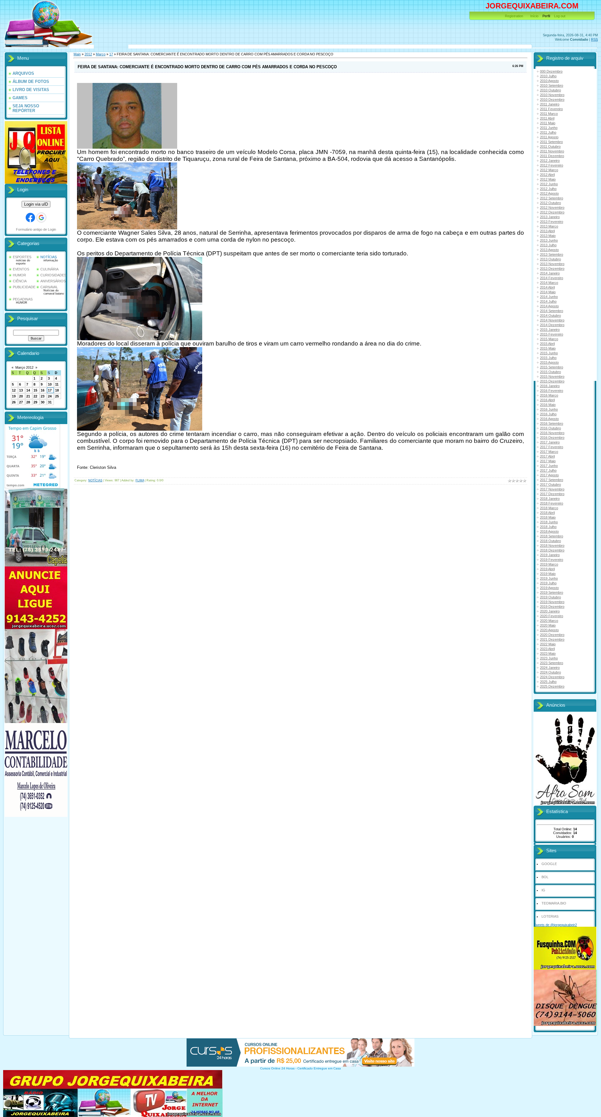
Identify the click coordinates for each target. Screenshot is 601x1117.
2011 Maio (547, 123)
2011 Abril (547, 118)
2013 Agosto (549, 250)
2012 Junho (549, 184)
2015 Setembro (551, 367)
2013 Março (549, 226)
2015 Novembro (552, 376)
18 (57, 390)
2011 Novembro (552, 151)
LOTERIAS (550, 916)
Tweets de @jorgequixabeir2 (555, 925)
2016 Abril (547, 400)
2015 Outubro (550, 372)
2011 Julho (548, 132)
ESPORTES (22, 257)
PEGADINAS (23, 299)
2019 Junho (549, 578)
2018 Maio (548, 517)
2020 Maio (548, 625)
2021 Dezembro (552, 639)
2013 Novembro (552, 264)
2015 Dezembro (552, 381)
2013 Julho (548, 245)
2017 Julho (548, 470)
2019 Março (549, 564)
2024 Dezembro (552, 677)
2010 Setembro (551, 85)
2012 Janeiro (550, 160)
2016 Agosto (549, 419)
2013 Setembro (551, 254)
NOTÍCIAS (48, 257)
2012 (88, 54)
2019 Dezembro (552, 606)
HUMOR (19, 275)
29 (35, 402)
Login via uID (36, 204)
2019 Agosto (549, 588)
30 (42, 402)
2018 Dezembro (552, 550)
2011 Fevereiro (551, 109)
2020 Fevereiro (551, 616)
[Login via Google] (41, 218)
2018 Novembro (552, 545)
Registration (514, 16)
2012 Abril (547, 175)
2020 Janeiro (550, 611)
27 (21, 402)
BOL (545, 877)
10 (50, 384)
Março (100, 54)
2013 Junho (549, 240)
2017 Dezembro (552, 494)
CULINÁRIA (49, 269)
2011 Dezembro (552, 156)
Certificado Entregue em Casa (319, 1068)
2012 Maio (548, 179)
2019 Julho (548, 583)
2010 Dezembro (552, 99)
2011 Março (549, 113)
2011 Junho (548, 128)
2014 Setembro (551, 311)
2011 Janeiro (549, 104)
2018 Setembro (551, 536)
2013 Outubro (550, 259)
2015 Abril (547, 344)
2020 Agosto (549, 630)
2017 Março (549, 451)
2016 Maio (548, 405)
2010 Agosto (549, 81)
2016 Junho (549, 409)
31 (50, 402)
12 (14, 390)
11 (57, 384)
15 (35, 390)
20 (21, 396)
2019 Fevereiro (551, 559)
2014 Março (549, 282)
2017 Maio (548, 461)
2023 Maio (548, 653)
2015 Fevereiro (551, 334)
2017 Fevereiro (551, 447)
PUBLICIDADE (24, 287)
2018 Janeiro (550, 498)
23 (42, 396)
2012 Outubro (550, 203)
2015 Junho (549, 353)
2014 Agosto (549, 306)
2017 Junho (549, 466)
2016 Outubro (550, 428)
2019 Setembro (551, 592)
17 (50, 390)
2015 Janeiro (550, 329)
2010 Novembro (552, 95)
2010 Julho (548, 76)
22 (35, 396)
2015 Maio (548, 348)
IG (543, 890)
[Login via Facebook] (30, 217)
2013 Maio (548, 236)
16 (42, 390)
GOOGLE (549, 864)
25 (57, 396)
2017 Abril (547, 456)
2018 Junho (549, 522)
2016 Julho (548, 414)
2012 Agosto (549, 193)
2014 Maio (548, 292)
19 (14, 396)
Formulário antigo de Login (36, 229)
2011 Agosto (549, 137)
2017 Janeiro (550, 442)
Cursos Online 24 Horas (277, 1068)
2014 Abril (547, 287)
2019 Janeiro (550, 555)
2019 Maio (548, 574)
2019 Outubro (550, 597)
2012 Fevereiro (551, 165)
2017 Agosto (549, 475)
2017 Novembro (552, 489)
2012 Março (549, 170)
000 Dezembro (551, 71)
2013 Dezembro (552, 268)
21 (28, 396)
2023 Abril (547, 649)
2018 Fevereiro (551, 503)
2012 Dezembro (552, 212)
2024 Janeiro (550, 667)
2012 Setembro (551, 198)
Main (77, 54)
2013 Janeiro (550, 217)
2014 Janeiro (550, 273)
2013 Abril (547, 231)
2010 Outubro (550, 90)
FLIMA (140, 480)
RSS (594, 39)
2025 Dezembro (552, 686)
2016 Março (549, 395)
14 (28, 390)
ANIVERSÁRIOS (53, 281)
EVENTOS (21, 269)
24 (50, 396)
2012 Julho (548, 189)
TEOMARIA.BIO (554, 903)
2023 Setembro (551, 663)
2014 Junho (549, 297)
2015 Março (549, 339)
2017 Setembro (551, 480)
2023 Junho (549, 658)
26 (14, 402)
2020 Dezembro (552, 635)
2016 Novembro (552, 433)
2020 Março (549, 621)
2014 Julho (548, 301)
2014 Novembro (552, 320)
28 (28, 402)
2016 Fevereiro (551, 390)
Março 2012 (24, 367)
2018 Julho (548, 527)
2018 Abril (547, 513)
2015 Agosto (549, 362)
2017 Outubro (550, 484)
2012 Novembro (552, 207)
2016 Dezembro (552, 437)
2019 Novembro (552, 602)
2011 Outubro (550, 146)
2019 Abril (547, 569)
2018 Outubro (550, 541)
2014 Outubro (550, 315)
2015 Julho (548, 358)
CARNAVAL (49, 287)
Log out (559, 16)
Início (534, 16)
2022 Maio (548, 644)
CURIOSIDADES (53, 275)
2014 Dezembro (552, 325)
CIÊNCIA (20, 281)
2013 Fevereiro (551, 221)
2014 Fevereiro (551, 278)
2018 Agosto (549, 531)
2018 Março (549, 508)
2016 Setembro (551, 423)
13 (21, 390)
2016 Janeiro (550, 386)
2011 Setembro (551, 142)
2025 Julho (548, 682)
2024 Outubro (550, 672)
